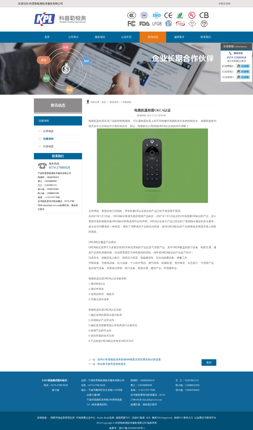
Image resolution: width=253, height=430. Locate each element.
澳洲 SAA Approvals (162, 417)
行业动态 (48, 146)
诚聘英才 (179, 37)
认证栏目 (126, 37)
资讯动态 (153, 37)
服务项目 (100, 37)
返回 (209, 362)
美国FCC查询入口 (183, 417)
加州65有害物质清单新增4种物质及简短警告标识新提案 (129, 359)
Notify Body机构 (105, 417)
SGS (148, 417)
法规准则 (44, 120)
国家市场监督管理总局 (63, 417)
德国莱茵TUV (123, 417)
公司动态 (48, 131)
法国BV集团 (138, 417)
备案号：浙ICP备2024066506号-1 (127, 428)
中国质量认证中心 (85, 417)
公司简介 (73, 37)
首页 (47, 37)
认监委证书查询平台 (205, 417)
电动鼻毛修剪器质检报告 (111, 364)
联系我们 (206, 37)
